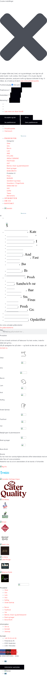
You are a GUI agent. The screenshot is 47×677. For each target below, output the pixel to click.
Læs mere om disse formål (13, 111)
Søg (1, 330)
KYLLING (10, 156)
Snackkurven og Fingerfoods (35, 298)
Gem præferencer (31, 122)
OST (8, 163)
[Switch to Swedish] (8, 208)
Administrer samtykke (12, 667)
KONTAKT (9, 203)
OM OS (7, 201)
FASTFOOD (11, 161)
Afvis (26, 117)
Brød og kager (12, 168)
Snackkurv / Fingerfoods (15, 183)
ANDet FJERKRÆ (13, 158)
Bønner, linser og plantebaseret (18, 166)
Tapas (9, 193)
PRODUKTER (10, 138)
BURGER (10, 178)
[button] (23, 37)
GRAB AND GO (12, 186)
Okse (8, 143)
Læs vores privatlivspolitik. (29, 81)
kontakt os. (4, 348)
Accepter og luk (10, 117)
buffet (9, 191)
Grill (8, 188)
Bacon (9, 148)
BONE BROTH (11, 171)
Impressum (8, 131)
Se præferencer (10, 122)
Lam (8, 151)
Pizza (8, 176)
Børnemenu (11, 196)
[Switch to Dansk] (7, 671)
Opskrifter (10, 198)
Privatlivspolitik (9, 128)
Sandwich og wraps (14, 181)
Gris (8, 146)
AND (8, 153)
